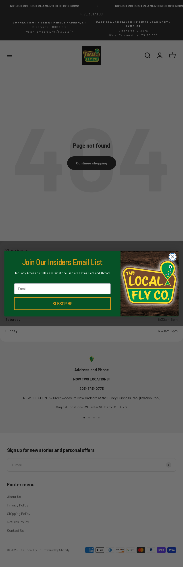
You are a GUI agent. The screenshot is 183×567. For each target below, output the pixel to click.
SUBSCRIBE (62, 303)
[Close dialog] (172, 256)
